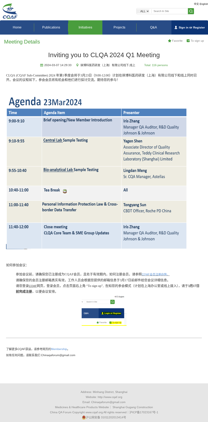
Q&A (153, 27)
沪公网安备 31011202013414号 (106, 417)
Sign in (183, 27)
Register (199, 27)
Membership (59, 349)
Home (17, 27)
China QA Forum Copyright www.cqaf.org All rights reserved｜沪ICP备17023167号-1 (104, 412)
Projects (119, 27)
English (204, 4)
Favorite (177, 40)
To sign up (197, 40)
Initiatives (85, 27)
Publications (51, 27)
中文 (196, 4)
